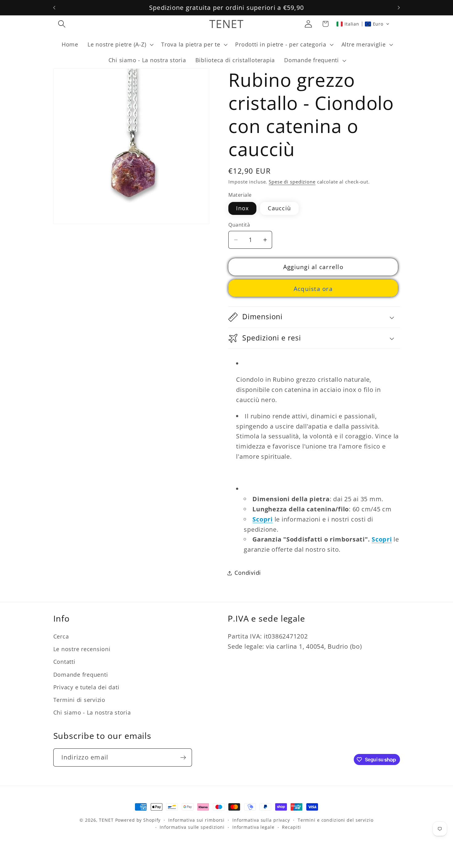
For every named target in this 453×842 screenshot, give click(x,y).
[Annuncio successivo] (399, 7)
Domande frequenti (80, 674)
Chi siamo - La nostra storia (92, 712)
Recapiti (291, 827)
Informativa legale (253, 827)
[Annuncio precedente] (54, 7)
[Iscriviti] (183, 757)
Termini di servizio (79, 699)
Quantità (239, 225)
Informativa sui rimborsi (196, 820)
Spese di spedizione (292, 182)
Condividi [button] (248, 573)
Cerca (61, 636)
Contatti (64, 662)
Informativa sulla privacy (261, 820)
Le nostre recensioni (82, 649)
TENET (106, 820)
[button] (61, 23)
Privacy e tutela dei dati (86, 687)
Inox (242, 208)
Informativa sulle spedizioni (192, 827)
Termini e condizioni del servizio (335, 820)
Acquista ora (313, 288)
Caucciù (279, 208)
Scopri (262, 519)
